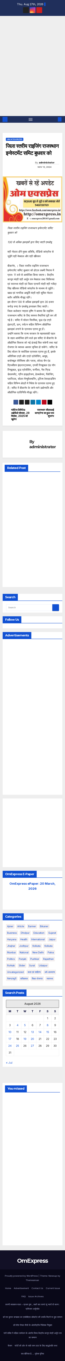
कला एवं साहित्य (34, 972)
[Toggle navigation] (30, 119)
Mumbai (11, 952)
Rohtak (11, 965)
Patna (51, 952)
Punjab (22, 959)
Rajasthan (48, 959)
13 (32, 1032)
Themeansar (32, 1280)
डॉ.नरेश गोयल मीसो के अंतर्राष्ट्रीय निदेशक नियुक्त (32, 1325)
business (12, 932)
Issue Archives (36, 1296)
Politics (11, 959)
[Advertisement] (32, 81)
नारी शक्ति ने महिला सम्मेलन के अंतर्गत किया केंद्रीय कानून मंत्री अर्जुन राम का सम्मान (33, 1335)
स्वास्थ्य (50, 978)
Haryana (11, 939)
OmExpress (8, 31)
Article (20, 926)
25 (17, 1045)
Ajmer (10, 926)
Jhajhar (11, 945)
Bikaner (44, 926)
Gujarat (52, 932)
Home (8, 1288)
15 (47, 1032)
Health (23, 939)
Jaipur (52, 939)
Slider (22, 965)
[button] (55, 119)
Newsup (52, 1275)
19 (25, 1039)
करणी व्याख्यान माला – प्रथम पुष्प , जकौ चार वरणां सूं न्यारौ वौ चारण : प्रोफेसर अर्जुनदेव (32, 1306)
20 (32, 1039)
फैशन (10, 1345)
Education (39, 932)
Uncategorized (14, 139)
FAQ (24, 1296)
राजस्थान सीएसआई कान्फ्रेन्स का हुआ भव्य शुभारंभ (44, 413)
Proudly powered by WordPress (21, 1275)
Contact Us (37, 1288)
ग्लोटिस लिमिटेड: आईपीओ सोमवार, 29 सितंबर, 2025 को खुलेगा (20, 414)
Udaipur (43, 965)
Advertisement (21, 1288)
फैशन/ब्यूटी (11, 978)
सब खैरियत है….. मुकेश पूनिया (32, 1353)
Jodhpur (23, 945)
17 (9, 1039)
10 (9, 1032)
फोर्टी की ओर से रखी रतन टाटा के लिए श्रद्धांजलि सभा (36, 1345)
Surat (32, 965)
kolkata (36, 945)
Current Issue (53, 1288)
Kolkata (48, 945)
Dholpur (25, 932)
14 (40, 1032)
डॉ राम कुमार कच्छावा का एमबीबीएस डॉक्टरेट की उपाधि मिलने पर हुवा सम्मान (32, 1317)
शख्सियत (24, 978)
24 (10, 1045)
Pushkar (34, 959)
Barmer (32, 926)
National (24, 952)
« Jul (9, 1062)
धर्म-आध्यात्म (50, 972)
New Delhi (38, 952)
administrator (46, 162)
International (38, 939)
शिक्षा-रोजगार (37, 978)
